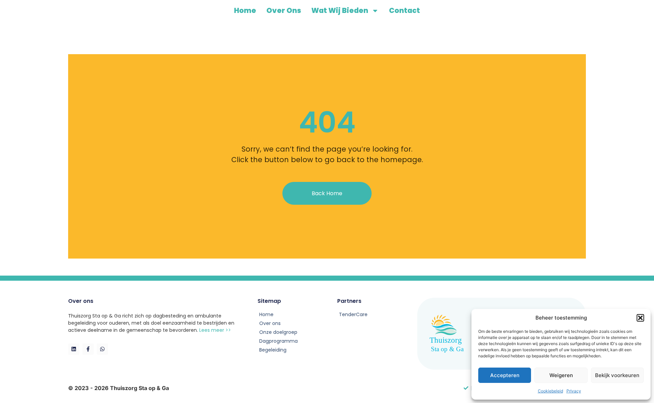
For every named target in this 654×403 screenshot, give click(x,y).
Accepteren (504, 375)
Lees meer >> (215, 330)
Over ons (283, 10)
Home (245, 10)
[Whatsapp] (102, 349)
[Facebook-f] (88, 349)
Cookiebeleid (550, 390)
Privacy (573, 390)
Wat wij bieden (339, 10)
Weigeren (561, 375)
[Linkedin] (73, 349)
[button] (640, 317)
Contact (404, 10)
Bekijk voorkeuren (617, 375)
